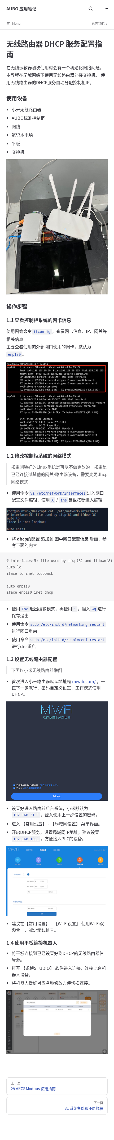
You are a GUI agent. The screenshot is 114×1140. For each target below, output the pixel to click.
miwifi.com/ (84, 681)
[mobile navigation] (105, 8)
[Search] (90, 8)
